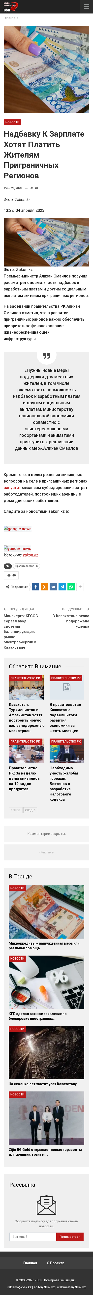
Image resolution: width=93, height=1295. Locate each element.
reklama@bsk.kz (19, 1287)
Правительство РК (26, 566)
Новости (12, 122)
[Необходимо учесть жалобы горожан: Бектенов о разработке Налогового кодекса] (67, 751)
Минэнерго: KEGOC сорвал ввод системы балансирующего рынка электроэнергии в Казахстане (21, 632)
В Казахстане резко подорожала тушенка (71, 621)
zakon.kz (30, 555)
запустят (12, 487)
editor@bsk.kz (44, 1287)
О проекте (55, 1263)
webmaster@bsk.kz (71, 1287)
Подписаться (70, 1237)
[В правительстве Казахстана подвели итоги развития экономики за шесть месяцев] (67, 687)
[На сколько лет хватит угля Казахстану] (46, 1052)
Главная (30, 1263)
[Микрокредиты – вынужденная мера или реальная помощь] (46, 912)
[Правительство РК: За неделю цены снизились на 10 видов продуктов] (26, 751)
